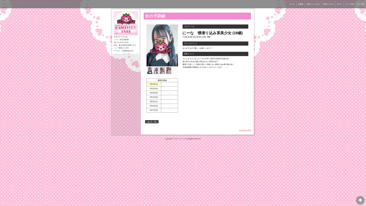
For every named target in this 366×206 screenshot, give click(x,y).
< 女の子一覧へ (152, 122)
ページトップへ (245, 130)
